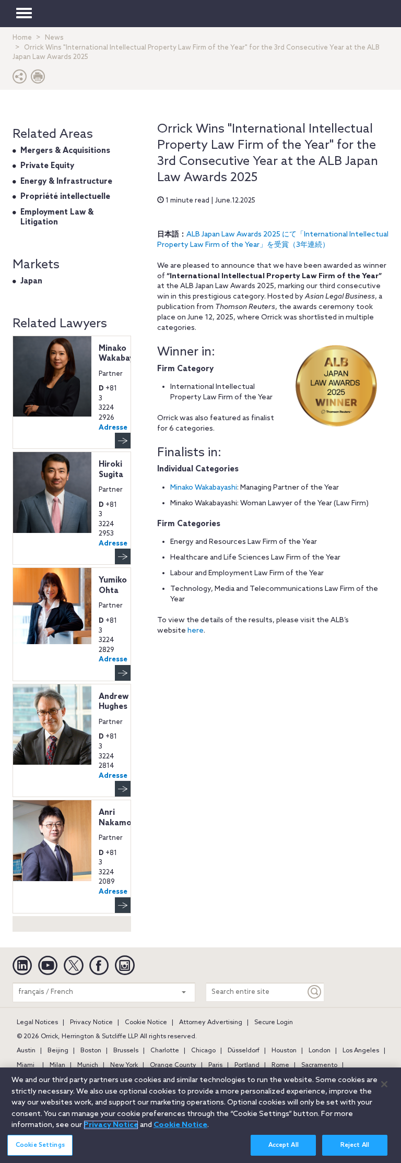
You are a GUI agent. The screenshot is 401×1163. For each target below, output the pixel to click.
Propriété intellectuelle (65, 196)
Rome (280, 1065)
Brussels (125, 1050)
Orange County (173, 1065)
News (54, 38)
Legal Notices (37, 1022)
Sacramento (319, 1065)
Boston (90, 1050)
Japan (31, 281)
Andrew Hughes (113, 702)
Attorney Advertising (210, 1022)
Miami (25, 1065)
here (195, 630)
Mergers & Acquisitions (65, 151)
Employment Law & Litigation (56, 218)
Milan (57, 1065)
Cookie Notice (146, 1022)
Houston (284, 1050)
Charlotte (164, 1050)
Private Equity (47, 166)
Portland (247, 1065)
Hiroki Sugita (111, 470)
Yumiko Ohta (113, 586)
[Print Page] (38, 79)
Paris (215, 1065)
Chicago (203, 1050)
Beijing (58, 1050)
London (320, 1050)
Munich (87, 1065)
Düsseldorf (244, 1050)
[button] (20, 79)
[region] (200, 1115)
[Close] (384, 1084)
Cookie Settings (40, 1145)
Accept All (283, 1145)
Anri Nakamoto (119, 818)
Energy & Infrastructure (66, 181)
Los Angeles (361, 1050)
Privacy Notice (91, 1022)
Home (22, 38)
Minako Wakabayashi (203, 487)
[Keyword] (314, 992)
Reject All (354, 1145)
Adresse (113, 428)
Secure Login (273, 1022)
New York (124, 1065)
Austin (26, 1050)
